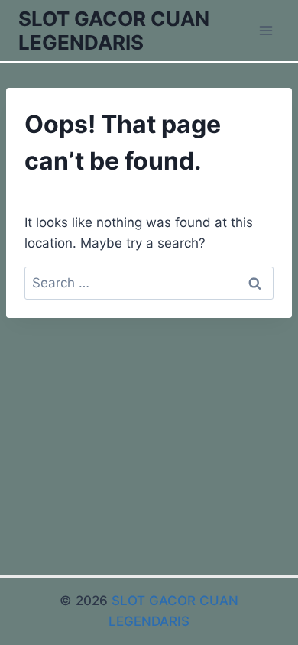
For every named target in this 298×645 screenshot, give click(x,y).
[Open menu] (265, 30)
